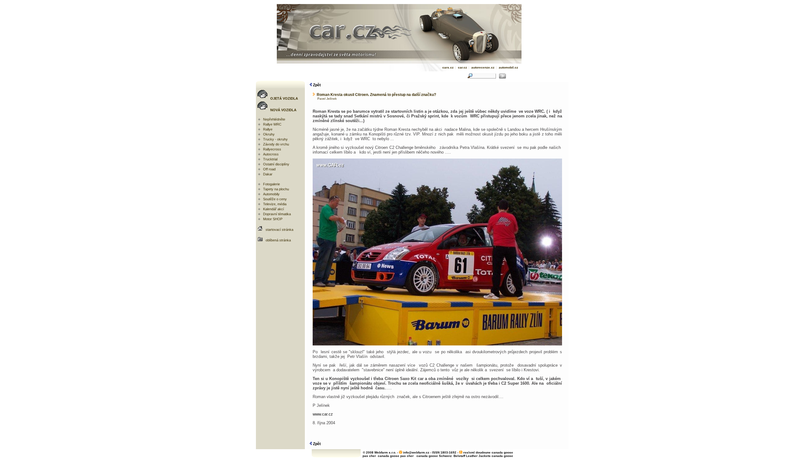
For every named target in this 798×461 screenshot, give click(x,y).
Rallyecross (272, 149)
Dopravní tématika (277, 214)
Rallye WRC (272, 124)
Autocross (271, 154)
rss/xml (469, 452)
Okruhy (269, 134)
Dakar (267, 174)
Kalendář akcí (273, 209)
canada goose (502, 456)
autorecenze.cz (482, 67)
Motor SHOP (272, 219)
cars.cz (448, 67)
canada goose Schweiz (434, 456)
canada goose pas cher (396, 456)
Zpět (316, 85)
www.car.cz (323, 414)
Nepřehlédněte (274, 119)
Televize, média (274, 204)
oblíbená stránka (278, 240)
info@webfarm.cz (416, 452)
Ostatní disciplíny (276, 164)
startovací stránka (279, 229)
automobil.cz (508, 67)
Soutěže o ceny (275, 199)
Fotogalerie (271, 184)
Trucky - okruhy (275, 139)
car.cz (462, 67)
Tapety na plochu (276, 189)
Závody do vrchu (276, 144)
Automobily (271, 194)
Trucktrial (270, 159)
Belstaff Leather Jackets (472, 456)
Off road (269, 169)
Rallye (267, 129)
